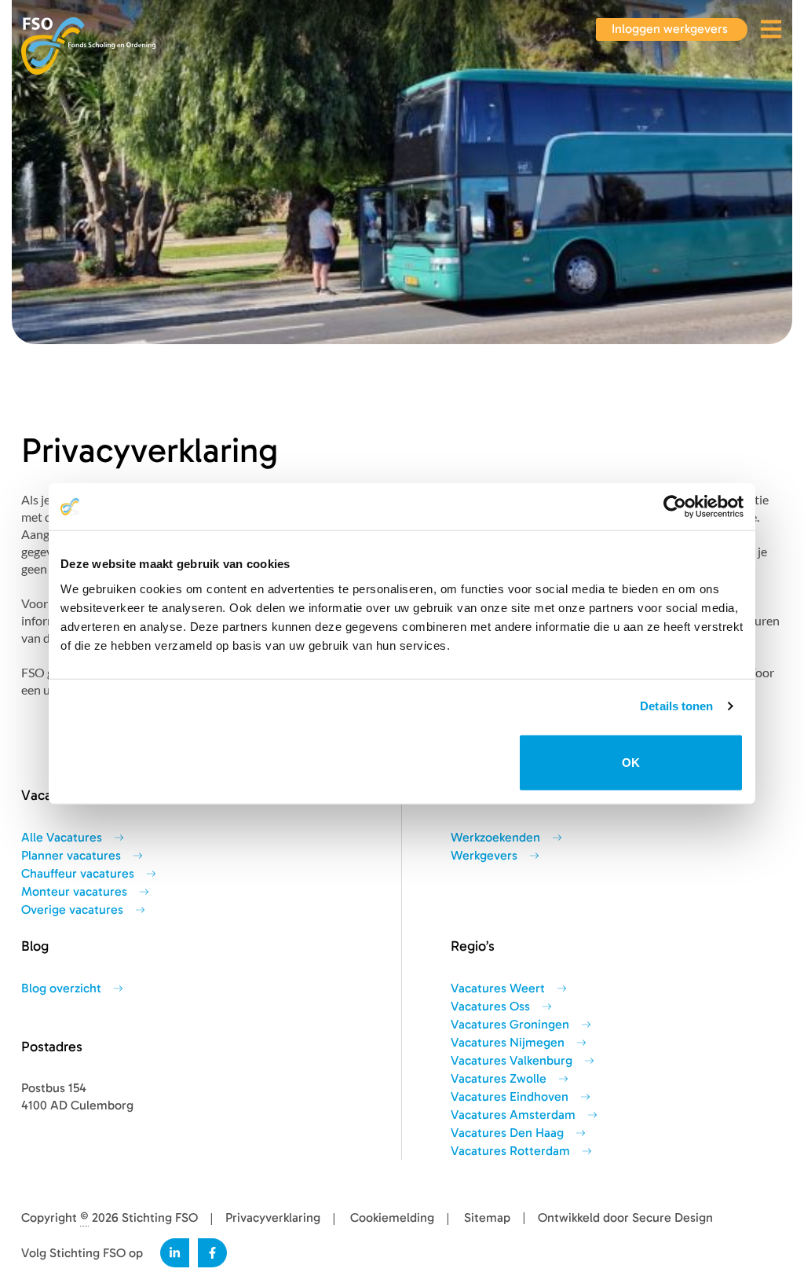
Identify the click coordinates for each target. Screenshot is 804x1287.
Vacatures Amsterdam (513, 1115)
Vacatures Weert (498, 988)
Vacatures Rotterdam (510, 1151)
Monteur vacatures (74, 892)
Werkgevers (484, 856)
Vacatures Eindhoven (509, 1097)
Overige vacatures (72, 910)
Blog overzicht (61, 988)
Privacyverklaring (272, 1218)
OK (631, 761)
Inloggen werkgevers (670, 29)
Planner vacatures (71, 856)
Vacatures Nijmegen (508, 1042)
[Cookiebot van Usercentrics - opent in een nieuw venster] (675, 507)
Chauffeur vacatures (77, 874)
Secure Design (672, 1218)
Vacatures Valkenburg (511, 1061)
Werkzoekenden (495, 837)
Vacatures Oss (490, 1006)
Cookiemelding (392, 1218)
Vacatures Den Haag (507, 1133)
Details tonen (676, 706)
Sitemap (487, 1218)
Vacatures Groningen (510, 1024)
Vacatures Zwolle (498, 1079)
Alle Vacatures (61, 837)
